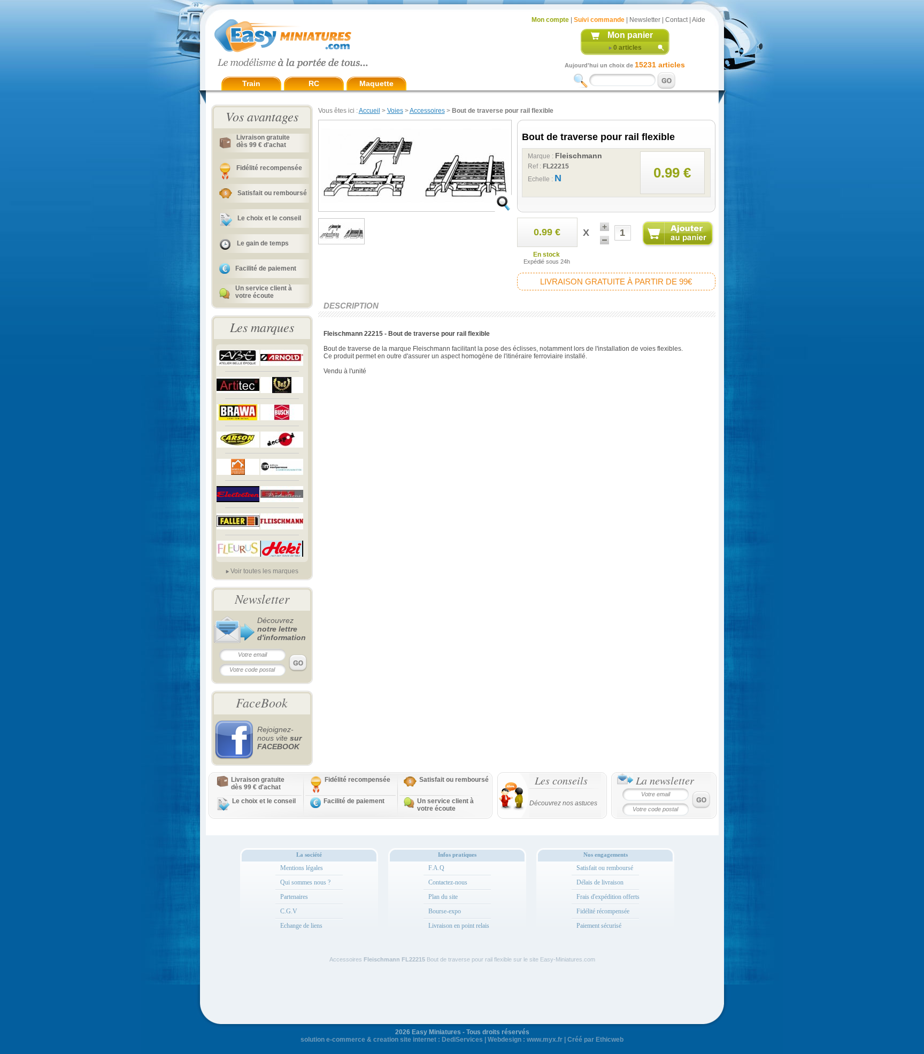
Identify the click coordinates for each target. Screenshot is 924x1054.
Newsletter (644, 20)
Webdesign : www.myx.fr (525, 1039)
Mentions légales (301, 868)
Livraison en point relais (458, 925)
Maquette (376, 83)
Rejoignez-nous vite (279, 738)
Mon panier (630, 35)
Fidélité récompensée (602, 911)
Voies (395, 110)
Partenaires (294, 897)
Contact (676, 20)
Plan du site (443, 897)
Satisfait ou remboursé (272, 193)
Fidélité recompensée (269, 168)
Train (251, 83)
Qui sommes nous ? (305, 882)
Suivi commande (599, 20)
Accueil (369, 110)
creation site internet (404, 1039)
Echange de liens (301, 925)
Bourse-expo (444, 911)
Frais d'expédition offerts (608, 897)
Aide (698, 20)
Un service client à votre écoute (263, 291)
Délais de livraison (599, 882)
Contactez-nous (447, 882)
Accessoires (427, 110)
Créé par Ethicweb (595, 1039)
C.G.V (288, 911)
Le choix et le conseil (269, 218)
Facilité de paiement (265, 268)
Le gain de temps (263, 243)
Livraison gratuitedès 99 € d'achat (263, 141)
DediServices (462, 1039)
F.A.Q (436, 868)
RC (314, 83)
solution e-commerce (333, 1039)
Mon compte (550, 20)
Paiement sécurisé (598, 925)
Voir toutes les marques (264, 571)
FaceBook (262, 702)
